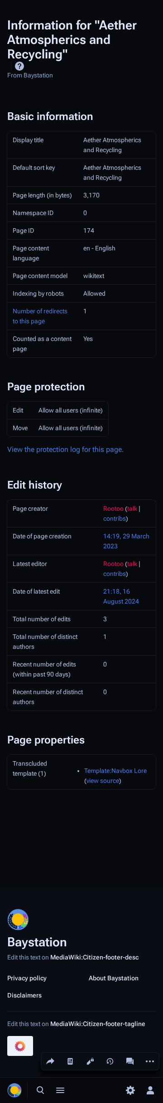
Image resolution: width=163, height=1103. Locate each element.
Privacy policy (27, 978)
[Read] (70, 1061)
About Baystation (114, 978)
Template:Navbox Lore (115, 770)
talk (132, 508)
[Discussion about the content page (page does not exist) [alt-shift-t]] (130, 1061)
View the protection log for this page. (65, 449)
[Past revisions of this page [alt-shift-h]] (110, 1061)
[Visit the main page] (14, 1090)
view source (102, 780)
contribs (114, 518)
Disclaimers (24, 995)
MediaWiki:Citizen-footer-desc (94, 957)
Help (19, 66)
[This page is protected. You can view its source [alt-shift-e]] (90, 1061)
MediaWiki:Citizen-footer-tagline (97, 1023)
